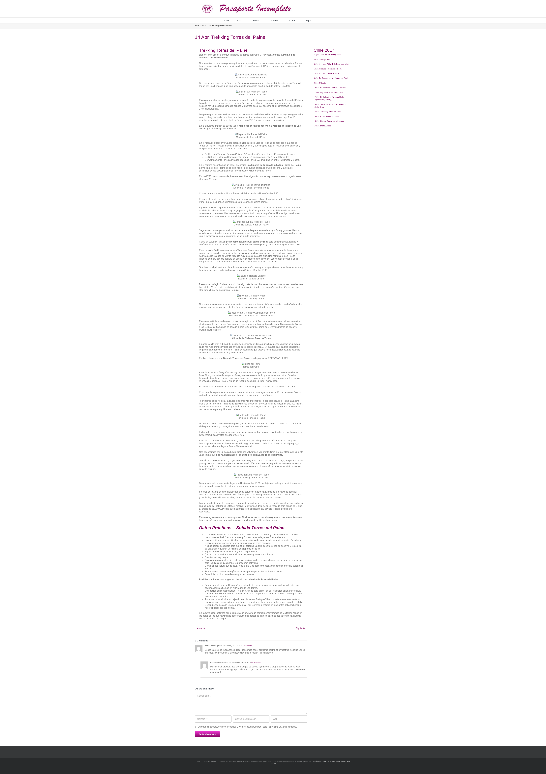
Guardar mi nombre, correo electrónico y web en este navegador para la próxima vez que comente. (247, 727)
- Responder (247, 646)
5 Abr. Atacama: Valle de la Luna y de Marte (331, 64)
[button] (321, 20)
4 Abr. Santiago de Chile (323, 59)
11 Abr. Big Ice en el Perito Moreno (328, 92)
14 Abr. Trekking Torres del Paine (327, 112)
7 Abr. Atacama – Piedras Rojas (326, 73)
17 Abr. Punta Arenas (322, 126)
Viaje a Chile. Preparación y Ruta (327, 55)
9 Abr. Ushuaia (320, 83)
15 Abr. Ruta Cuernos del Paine (326, 116)
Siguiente (300, 628)
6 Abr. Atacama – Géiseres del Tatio (328, 69)
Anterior (201, 628)
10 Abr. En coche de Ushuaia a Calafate (330, 88)
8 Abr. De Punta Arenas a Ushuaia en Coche (331, 78)
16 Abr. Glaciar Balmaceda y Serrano (329, 121)
